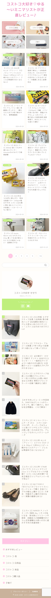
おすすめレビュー (14, 549)
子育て (9, 583)
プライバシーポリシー (20, 591)
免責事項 (35, 591)
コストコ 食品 (12, 569)
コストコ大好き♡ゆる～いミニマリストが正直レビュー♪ (25, 9)
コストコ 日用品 (13, 563)
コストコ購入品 (13, 576)
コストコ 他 (11, 556)
